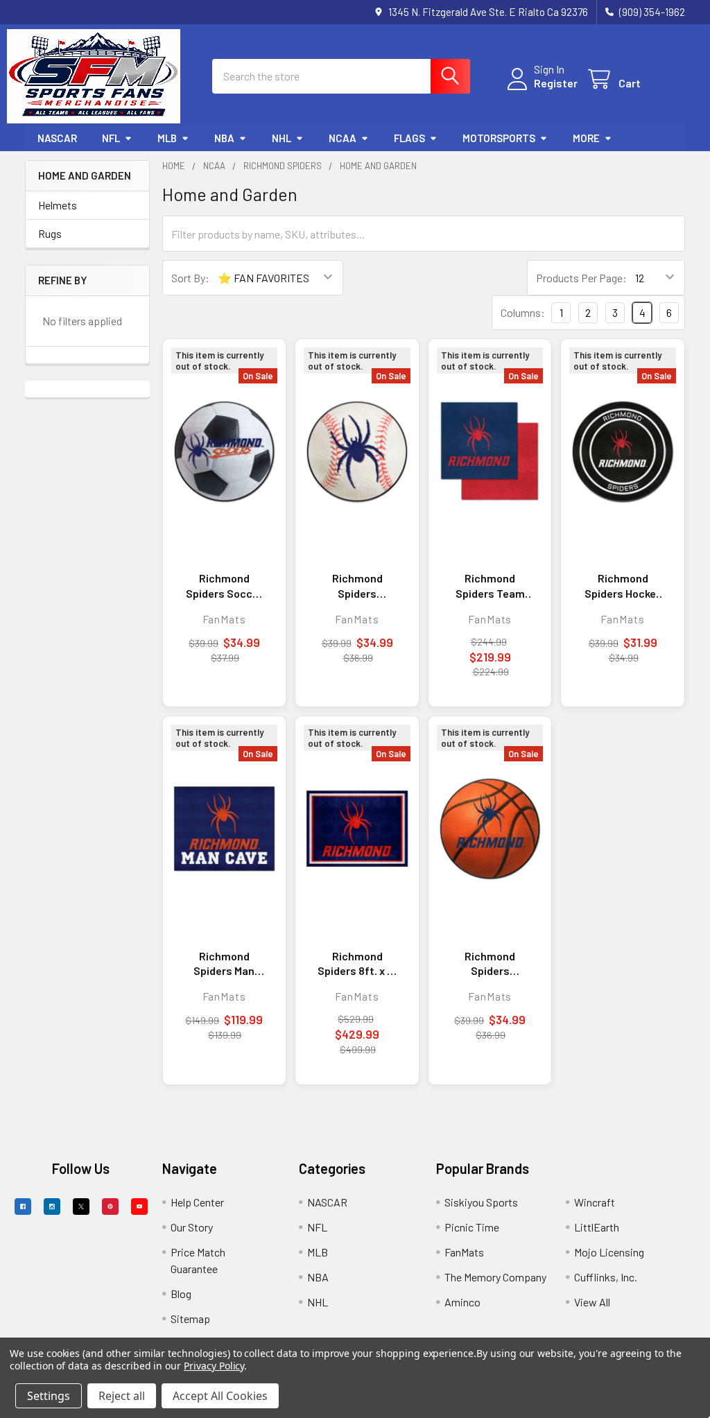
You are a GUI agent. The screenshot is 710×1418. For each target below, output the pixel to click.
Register (556, 82)
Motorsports (498, 138)
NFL (111, 138)
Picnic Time (471, 1227)
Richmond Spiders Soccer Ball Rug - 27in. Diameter (224, 585)
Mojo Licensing (609, 1252)
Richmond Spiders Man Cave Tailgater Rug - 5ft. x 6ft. (224, 963)
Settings (48, 1395)
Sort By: (190, 277)
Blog (181, 1293)
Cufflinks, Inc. (605, 1276)
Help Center (197, 1202)
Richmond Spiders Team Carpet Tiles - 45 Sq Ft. (490, 585)
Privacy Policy (214, 1365)
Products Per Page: (581, 277)
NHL (281, 138)
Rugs (50, 233)
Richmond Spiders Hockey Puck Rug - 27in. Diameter (622, 585)
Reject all (121, 1395)
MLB (167, 138)
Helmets (57, 204)
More (586, 138)
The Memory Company (495, 1276)
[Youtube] (139, 1206)
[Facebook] (23, 1206)
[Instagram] (52, 1206)
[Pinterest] (110, 1206)
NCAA (342, 138)
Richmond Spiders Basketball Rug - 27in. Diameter (490, 963)
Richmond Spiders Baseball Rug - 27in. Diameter (357, 585)
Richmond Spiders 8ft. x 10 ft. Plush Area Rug (357, 963)
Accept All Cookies (220, 1395)
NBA (224, 138)
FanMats (464, 1252)
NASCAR (57, 138)
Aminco (462, 1301)
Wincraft (594, 1202)
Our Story (192, 1227)
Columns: (523, 312)
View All (592, 1301)
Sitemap (190, 1318)
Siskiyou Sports (481, 1202)
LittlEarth (596, 1227)
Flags (409, 138)
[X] (81, 1206)
